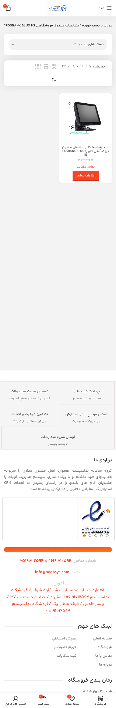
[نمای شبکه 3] (46, 66)
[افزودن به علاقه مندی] (69, 103)
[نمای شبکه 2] (54, 66)
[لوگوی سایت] (58, 8)
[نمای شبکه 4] (38, 66)
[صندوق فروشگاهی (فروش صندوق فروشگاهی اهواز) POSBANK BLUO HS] (85, 119)
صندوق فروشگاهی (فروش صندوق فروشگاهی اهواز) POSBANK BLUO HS (85, 151)
